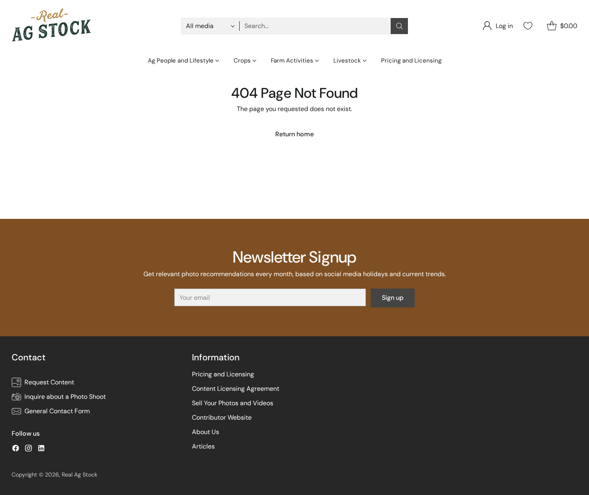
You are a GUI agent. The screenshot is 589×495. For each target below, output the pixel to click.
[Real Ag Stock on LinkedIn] (41, 449)
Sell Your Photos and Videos (232, 403)
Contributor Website (222, 417)
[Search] (399, 26)
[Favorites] (527, 26)
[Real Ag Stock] (52, 26)
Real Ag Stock (79, 474)
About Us (205, 432)
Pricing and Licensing (223, 374)
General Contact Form (57, 411)
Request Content (49, 382)
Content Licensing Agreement (235, 388)
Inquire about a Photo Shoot (65, 396)
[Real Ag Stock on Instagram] (28, 449)
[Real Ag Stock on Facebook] (15, 449)
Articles (203, 446)
